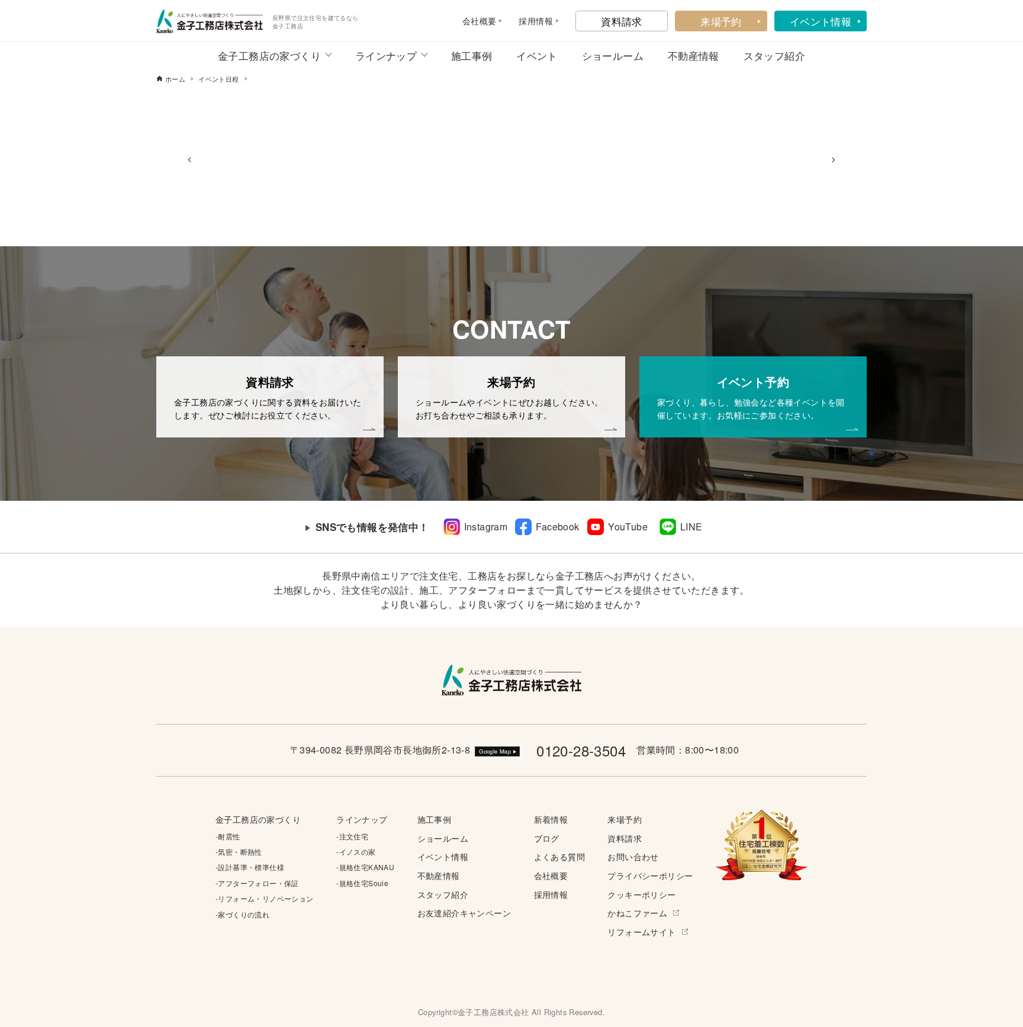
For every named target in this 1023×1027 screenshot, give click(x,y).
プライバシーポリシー (650, 875)
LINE (691, 526)
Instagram (486, 526)
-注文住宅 (352, 836)
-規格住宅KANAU (365, 867)
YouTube (628, 526)
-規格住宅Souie (362, 883)
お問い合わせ (632, 856)
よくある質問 (559, 856)
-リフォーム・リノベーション (264, 898)
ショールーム (613, 55)
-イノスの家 (355, 851)
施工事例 (472, 55)
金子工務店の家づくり (269, 55)
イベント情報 (820, 21)
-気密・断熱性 (238, 851)
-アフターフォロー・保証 (257, 883)
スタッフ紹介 (774, 55)
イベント (537, 55)
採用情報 (551, 894)
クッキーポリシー (641, 894)
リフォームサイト (641, 931)
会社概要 (551, 875)
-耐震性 (227, 836)
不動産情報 (693, 55)
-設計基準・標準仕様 (249, 867)
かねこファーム (637, 912)
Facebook (557, 526)
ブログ (546, 838)
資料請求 (621, 21)
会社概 (475, 21)
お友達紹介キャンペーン (464, 912)
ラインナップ (386, 55)
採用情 (531, 21)
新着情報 (551, 819)
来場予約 (721, 21)
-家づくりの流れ (242, 914)
